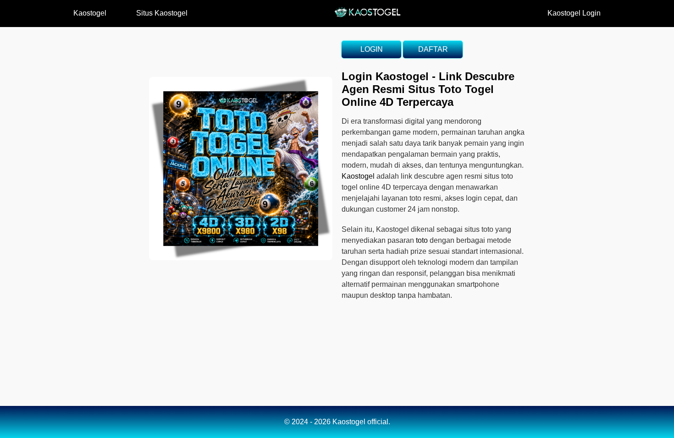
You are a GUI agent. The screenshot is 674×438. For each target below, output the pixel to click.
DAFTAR (433, 49)
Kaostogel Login (574, 13)
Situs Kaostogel (162, 13)
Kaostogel (89, 13)
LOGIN (371, 49)
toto (422, 240)
